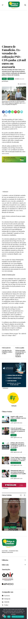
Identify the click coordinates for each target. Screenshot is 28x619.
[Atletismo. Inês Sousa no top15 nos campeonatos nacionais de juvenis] (14, 514)
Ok (5, 616)
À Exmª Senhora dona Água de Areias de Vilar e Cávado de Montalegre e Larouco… (18, 459)
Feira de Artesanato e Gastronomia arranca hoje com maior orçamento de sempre (17, 430)
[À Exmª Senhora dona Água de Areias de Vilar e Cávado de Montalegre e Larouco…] (5, 460)
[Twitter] (6, 111)
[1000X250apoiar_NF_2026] (14, 159)
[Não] (25, 613)
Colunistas (13, 420)
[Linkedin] (9, 111)
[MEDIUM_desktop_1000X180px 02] (14, 485)
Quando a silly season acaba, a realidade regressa (18, 417)
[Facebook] (3, 111)
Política (4, 79)
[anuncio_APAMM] (14, 375)
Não (9, 616)
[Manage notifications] (3, 615)
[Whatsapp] (12, 111)
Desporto (6, 527)
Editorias (5, 560)
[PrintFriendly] (21, 111)
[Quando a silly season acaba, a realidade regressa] (5, 419)
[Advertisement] (14, 27)
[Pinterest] (15, 111)
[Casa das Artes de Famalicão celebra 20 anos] (8, 352)
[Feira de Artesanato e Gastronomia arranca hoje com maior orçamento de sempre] (5, 431)
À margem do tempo (15, 462)
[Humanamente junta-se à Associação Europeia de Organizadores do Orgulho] (5, 473)
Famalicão (10, 79)
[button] (3, 5)
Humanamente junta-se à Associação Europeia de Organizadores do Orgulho (18, 472)
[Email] (18, 111)
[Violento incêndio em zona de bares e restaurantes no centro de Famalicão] (20, 352)
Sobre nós (5, 565)
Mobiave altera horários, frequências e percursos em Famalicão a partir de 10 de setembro (18, 445)
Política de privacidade (17, 616)
